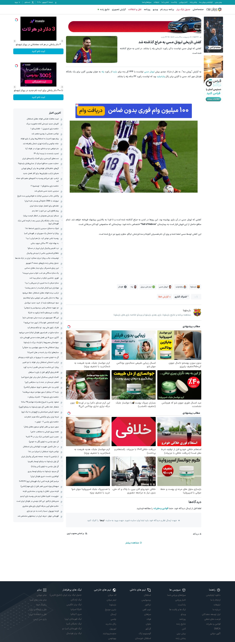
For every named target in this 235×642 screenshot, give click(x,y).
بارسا (115, 71)
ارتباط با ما (215, 600)
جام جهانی (42, 595)
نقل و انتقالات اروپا (38, 609)
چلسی (113, 619)
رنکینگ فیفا (41, 604)
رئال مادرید (111, 624)
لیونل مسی (149, 71)
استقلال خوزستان (143, 638)
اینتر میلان (111, 600)
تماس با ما (165, 2)
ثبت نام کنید (38, 51)
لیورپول (113, 628)
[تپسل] (77, 105)
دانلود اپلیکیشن (213, 595)
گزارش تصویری (119, 9)
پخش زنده (193, 2)
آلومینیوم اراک (145, 633)
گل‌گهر (148, 628)
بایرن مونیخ (110, 609)
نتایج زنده (105, 9)
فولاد (148, 619)
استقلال (147, 595)
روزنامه (147, 9)
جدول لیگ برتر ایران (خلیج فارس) (65, 595)
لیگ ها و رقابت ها (177, 609)
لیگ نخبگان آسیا (73, 624)
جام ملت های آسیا (38, 600)
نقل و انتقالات (134, 9)
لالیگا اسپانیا (76, 609)
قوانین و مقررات (160, 508)
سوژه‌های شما (146, 2)
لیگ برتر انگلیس (74, 604)
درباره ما (216, 609)
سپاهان (147, 614)
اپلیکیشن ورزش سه (206, 2)
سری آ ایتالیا (76, 614)
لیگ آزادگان (76, 600)
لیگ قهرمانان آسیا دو (71, 628)
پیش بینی (218, 2)
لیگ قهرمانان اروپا (73, 619)
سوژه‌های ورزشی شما (176, 595)
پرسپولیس (146, 600)
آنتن (184, 628)
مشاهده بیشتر (132, 543)
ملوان (148, 624)
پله (103, 71)
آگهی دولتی (215, 633)
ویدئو (183, 614)
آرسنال (113, 614)
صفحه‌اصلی (198, 9)
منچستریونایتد (109, 633)
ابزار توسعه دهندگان (211, 614)
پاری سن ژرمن (40, 619)
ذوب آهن (147, 609)
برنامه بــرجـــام (167, 9)
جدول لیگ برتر (183, 9)
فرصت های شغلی (212, 619)
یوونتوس (112, 638)
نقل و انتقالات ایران (38, 614)
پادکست (174, 2)
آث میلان (112, 595)
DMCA (217, 628)
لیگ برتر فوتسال (73, 633)
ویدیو (155, 9)
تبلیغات (156, 2)
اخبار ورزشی (183, 2)
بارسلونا (112, 604)
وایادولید (161, 76)
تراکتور (148, 604)
